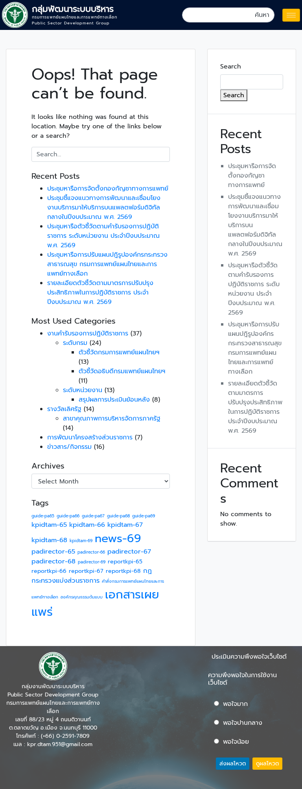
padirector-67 (129, 551)
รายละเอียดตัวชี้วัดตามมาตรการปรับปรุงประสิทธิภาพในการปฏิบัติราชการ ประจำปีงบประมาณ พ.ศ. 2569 (100, 292)
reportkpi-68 (123, 571)
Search (230, 66)
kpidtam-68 (49, 540)
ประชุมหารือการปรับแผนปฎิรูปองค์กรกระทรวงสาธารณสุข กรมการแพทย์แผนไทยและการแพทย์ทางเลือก (107, 264)
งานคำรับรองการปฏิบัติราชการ (87, 333)
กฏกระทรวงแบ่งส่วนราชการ (91, 575)
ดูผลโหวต (267, 763)
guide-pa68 (118, 516)
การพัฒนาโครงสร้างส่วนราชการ (90, 437)
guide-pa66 (68, 516)
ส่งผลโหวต (232, 763)
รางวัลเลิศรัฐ (64, 409)
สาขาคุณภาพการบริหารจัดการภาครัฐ (111, 418)
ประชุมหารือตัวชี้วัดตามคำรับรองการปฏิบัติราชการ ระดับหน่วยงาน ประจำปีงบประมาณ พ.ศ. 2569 (103, 236)
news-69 (118, 538)
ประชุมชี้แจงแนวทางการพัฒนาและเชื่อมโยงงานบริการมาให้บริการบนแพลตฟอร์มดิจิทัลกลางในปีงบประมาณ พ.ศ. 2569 (103, 207)
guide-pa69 (143, 516)
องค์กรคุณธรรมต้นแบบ (82, 597)
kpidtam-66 (87, 525)
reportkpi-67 (86, 571)
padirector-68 (53, 561)
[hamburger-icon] (291, 15)
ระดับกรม (75, 343)
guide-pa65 (42, 516)
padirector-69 (91, 562)
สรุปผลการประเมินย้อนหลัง (114, 399)
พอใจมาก (235, 704)
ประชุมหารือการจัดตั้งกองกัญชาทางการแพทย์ (107, 188)
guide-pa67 (93, 516)
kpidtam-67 (125, 525)
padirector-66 (91, 552)
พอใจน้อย (236, 741)
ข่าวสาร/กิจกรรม (69, 447)
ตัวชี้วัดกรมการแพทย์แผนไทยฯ (119, 352)
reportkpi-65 (125, 561)
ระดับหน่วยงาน (82, 390)
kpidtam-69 (81, 540)
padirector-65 (53, 551)
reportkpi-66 (48, 571)
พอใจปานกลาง (242, 723)
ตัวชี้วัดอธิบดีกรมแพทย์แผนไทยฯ (122, 371)
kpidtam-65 (49, 525)
